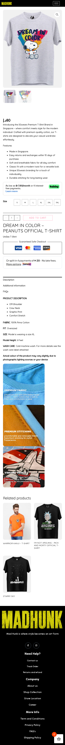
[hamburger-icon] (56, 3)
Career (32, 704)
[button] (57, 14)
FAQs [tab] (5, 291)
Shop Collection (32, 692)
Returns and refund (32, 672)
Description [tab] (8, 279)
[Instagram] (36, 646)
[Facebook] (28, 646)
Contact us (32, 660)
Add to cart (38, 217)
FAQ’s (32, 731)
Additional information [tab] (14, 285)
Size (5, 201)
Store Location (32, 698)
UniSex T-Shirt (10, 236)
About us (32, 685)
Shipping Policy (32, 737)
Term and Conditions (32, 718)
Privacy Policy (32, 725)
